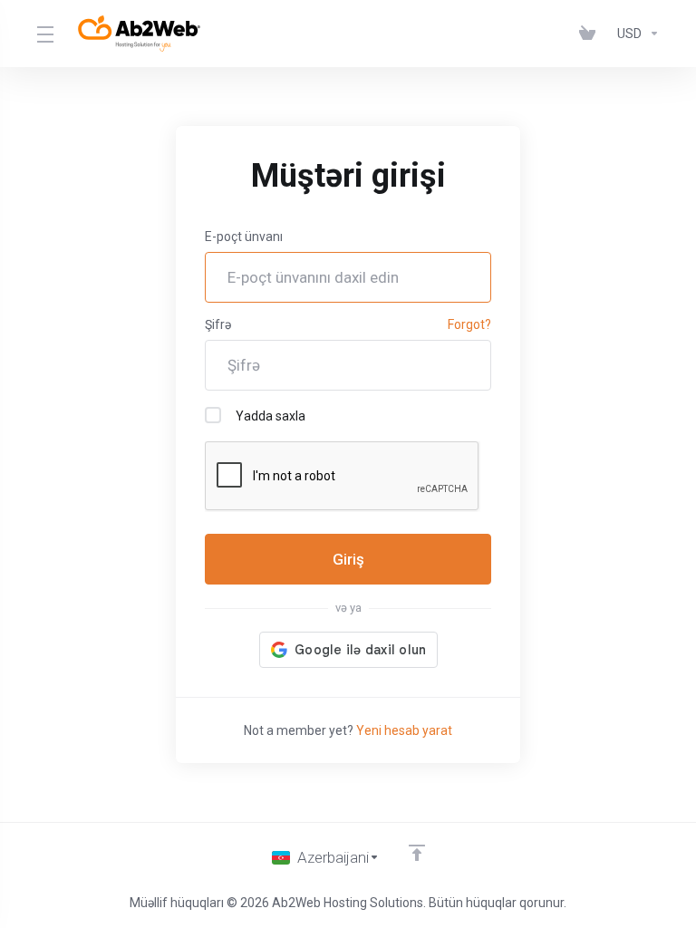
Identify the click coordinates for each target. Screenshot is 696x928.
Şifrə (218, 324)
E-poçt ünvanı (244, 236)
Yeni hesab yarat (404, 730)
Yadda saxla (270, 416)
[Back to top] (417, 852)
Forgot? (469, 324)
